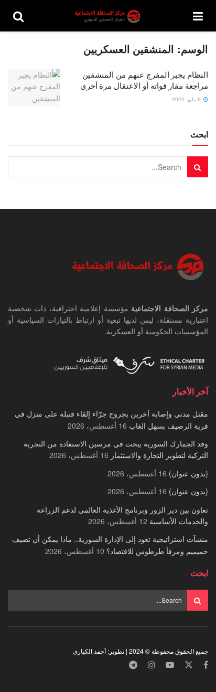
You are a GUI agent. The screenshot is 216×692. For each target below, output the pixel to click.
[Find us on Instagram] (151, 664)
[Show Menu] (198, 15)
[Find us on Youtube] (170, 664)
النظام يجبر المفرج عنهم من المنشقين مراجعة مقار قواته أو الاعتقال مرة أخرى (144, 80)
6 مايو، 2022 (187, 99)
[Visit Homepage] (108, 16)
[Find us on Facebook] (205, 664)
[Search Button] (18, 15)
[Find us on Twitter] (189, 664)
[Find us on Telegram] (133, 664)
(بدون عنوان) (188, 473)
